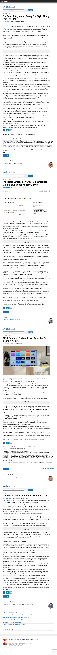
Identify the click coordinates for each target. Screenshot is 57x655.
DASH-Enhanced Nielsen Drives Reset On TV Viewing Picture (17, 617)
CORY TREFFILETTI (8, 604)
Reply (4, 152)
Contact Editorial (25, 639)
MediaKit (19, 639)
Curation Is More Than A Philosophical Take (13, 619)
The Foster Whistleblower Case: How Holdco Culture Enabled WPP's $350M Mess (22, 615)
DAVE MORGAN (7, 163)
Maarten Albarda (8, 187)
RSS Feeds (32, 639)
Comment (6, 155)
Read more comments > (48, 468)
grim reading (34, 234)
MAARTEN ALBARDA (8, 319)
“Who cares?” (34, 41)
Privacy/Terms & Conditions (14, 641)
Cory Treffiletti (7, 498)
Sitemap (36, 639)
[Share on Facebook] (4, 130)
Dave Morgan (7, 21)
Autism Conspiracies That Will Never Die (12, 622)
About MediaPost (12, 639)
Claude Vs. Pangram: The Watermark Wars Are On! (15, 624)
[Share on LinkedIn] (7, 130)
